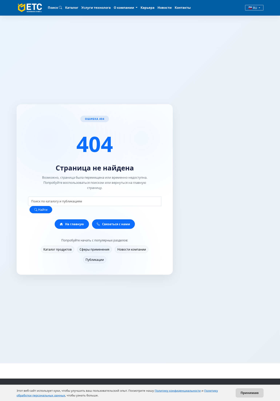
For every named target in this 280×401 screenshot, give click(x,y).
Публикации (95, 260)
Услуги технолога (96, 7)
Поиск (53, 7)
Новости (165, 7)
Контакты (183, 7)
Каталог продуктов (57, 249)
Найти (42, 210)
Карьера (147, 7)
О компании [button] (124, 7)
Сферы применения (94, 249)
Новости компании (131, 249)
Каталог (71, 7)
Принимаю (250, 393)
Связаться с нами (115, 224)
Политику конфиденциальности (178, 390)
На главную (74, 224)
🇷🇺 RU (253, 8)
